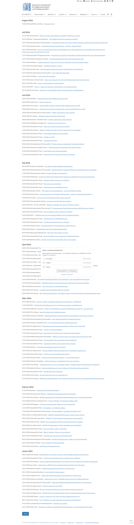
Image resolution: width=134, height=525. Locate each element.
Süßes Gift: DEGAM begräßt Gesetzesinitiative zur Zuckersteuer (61, 476)
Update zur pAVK (49, 137)
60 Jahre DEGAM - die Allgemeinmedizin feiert (63, 401)
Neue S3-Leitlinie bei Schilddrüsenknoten (53, 312)
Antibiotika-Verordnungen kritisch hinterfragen (61, 394)
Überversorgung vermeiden (52, 184)
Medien (48, 263)
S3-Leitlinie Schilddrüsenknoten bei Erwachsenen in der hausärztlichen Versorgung (64, 279)
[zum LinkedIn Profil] (112, 1)
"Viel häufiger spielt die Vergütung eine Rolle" (63, 39)
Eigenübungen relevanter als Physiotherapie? (58, 436)
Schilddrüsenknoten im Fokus (53, 66)
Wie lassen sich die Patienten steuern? (59, 201)
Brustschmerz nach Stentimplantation (55, 151)
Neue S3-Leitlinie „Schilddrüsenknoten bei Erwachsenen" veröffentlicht (59, 302)
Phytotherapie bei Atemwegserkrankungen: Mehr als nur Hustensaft (64, 326)
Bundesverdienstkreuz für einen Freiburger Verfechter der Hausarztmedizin (65, 368)
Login (80, 1)
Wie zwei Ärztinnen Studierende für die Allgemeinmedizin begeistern (61, 489)
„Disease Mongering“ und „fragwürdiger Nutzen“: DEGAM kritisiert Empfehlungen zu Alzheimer (69, 365)
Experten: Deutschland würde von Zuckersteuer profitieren (62, 458)
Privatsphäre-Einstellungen (92, 522)
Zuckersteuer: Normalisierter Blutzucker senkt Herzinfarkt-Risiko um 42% (62, 109)
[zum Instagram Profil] (110, 1)
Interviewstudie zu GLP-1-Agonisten (55, 429)
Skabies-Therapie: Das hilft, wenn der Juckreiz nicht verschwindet (60, 130)
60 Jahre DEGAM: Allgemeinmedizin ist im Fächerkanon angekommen (64, 351)
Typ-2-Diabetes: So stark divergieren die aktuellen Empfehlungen (60, 500)
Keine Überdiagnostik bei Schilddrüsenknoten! (66, 319)
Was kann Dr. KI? (49, 24)
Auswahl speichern (62, 271)
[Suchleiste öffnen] (108, 14)
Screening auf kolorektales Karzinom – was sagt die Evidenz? (61, 358)
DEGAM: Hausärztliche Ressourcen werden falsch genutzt (66, 415)
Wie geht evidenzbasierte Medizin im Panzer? (51, 347)
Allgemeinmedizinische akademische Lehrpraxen (52, 99)
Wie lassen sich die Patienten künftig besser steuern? (54, 198)
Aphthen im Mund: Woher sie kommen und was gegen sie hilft (71, 337)
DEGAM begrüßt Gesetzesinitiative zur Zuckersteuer (58, 469)
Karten (48, 267)
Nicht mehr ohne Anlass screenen (57, 233)
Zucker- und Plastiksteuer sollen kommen (51, 83)
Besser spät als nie (45, 102)
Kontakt (87, 1)
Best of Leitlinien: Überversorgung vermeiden (58, 212)
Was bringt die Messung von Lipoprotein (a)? (54, 375)
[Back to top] (131, 521)
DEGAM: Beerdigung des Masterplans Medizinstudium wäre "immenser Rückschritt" (66, 397)
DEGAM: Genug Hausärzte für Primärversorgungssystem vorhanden (61, 422)
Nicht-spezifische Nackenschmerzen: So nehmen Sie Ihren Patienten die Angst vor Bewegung (69, 462)
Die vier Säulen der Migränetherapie (53, 443)
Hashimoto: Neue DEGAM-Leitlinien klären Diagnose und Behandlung (62, 90)
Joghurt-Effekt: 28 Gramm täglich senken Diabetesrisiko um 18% (60, 106)
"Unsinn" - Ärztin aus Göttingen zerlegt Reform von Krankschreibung (55, 87)
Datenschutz (71, 522)
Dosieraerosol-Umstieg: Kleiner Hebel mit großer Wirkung (62, 333)
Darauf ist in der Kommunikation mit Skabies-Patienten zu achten (60, 36)
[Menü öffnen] (111, 14)
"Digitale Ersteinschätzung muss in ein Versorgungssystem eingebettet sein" (58, 305)
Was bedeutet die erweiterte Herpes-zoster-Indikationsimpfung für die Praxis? (64, 455)
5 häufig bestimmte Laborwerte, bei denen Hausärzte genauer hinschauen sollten (63, 62)
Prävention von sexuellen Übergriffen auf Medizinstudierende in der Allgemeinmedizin (78, 55)
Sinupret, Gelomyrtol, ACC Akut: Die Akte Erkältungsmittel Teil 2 (59, 497)
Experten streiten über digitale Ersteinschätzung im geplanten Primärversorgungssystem (67, 177)
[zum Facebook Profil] (107, 1)
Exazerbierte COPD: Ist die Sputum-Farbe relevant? (60, 344)
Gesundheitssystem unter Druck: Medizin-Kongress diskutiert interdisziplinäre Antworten (80, 43)
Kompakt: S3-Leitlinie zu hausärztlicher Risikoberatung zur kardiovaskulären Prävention (65, 507)
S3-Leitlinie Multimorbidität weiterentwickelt (58, 166)
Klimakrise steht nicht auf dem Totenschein (52, 116)
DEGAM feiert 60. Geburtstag (53, 372)
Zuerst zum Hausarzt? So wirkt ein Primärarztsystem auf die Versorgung (67, 80)
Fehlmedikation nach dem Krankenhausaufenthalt (51, 229)
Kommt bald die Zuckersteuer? (55, 472)
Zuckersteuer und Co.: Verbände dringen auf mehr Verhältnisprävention (66, 479)
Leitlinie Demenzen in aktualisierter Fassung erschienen (61, 361)
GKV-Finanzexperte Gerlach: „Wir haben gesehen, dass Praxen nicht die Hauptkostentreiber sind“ (70, 293)
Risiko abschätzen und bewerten (57, 173)
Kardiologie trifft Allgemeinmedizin (48, 390)
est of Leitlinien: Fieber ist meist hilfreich (57, 432)
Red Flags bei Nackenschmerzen (50, 446)
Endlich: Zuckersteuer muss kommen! (63, 113)
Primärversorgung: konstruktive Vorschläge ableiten (68, 144)
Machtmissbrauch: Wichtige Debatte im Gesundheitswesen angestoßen (74, 170)
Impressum (63, 522)
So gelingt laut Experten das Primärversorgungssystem (66, 59)
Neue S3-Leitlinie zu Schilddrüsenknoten (55, 286)
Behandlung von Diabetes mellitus (54, 408)
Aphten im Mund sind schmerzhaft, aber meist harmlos (59, 240)
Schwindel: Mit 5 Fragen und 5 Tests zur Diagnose (59, 155)
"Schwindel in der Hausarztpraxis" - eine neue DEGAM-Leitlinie (61, 191)
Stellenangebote (97, 1)
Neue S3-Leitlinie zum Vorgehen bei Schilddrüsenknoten (61, 236)
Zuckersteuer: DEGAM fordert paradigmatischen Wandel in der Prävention (61, 465)
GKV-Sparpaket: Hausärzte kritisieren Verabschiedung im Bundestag (61, 69)
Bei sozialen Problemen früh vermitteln (56, 134)
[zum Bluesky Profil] (105, 1)
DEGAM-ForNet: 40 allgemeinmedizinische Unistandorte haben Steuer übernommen (69, 493)
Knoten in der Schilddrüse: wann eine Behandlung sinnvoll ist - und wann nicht (68, 309)
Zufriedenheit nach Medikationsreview (56, 187)
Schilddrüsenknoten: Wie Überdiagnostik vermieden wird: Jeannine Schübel (65, 283)
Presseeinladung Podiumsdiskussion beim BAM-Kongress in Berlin (73, 208)
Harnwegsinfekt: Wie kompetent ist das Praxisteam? (60, 340)
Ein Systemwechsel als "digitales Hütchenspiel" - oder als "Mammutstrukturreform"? (66, 194)
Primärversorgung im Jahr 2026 (52, 486)
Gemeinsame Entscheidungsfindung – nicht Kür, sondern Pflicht (61, 46)
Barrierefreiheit (79, 522)
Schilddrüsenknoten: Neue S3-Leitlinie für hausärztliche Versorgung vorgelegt (68, 316)
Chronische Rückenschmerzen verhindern (56, 180)
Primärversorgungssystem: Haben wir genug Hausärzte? (57, 404)
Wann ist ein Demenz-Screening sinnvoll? (57, 127)
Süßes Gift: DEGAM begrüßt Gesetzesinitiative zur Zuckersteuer (72, 483)
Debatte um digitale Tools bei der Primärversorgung (63, 205)
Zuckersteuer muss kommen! (57, 123)
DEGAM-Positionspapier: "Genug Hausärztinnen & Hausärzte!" (62, 425)
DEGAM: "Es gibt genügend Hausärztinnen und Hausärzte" (64, 418)
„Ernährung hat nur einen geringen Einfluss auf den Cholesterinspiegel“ (57, 215)
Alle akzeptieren (73, 271)
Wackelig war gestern (60, 503)
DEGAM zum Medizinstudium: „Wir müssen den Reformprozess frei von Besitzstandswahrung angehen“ (72, 379)
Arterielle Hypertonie (50, 141)
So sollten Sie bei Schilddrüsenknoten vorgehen (55, 290)
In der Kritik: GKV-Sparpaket (60, 73)
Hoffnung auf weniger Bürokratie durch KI (57, 354)
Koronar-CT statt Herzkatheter (53, 330)
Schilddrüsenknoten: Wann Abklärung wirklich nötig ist (58, 226)
